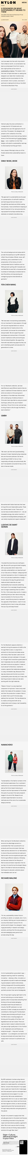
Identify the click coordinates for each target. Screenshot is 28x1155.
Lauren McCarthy (5, 19)
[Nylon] (8, 2)
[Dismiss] (26, 1141)
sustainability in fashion (8, 71)
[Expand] (21, 1141)
